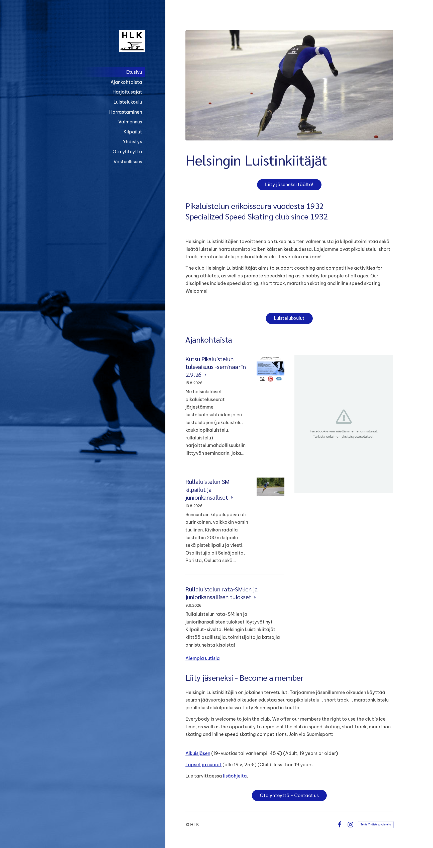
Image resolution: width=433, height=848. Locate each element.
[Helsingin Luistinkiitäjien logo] (105, 41)
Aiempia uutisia (202, 658)
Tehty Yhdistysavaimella (376, 824)
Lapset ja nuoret (203, 764)
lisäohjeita (235, 776)
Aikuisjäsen (197, 753)
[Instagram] (350, 824)
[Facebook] (340, 824)
